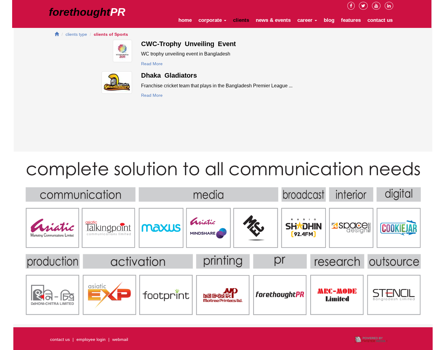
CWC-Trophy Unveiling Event (188, 44)
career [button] (305, 20)
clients (241, 20)
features (351, 20)
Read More (152, 63)
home (185, 20)
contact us (380, 20)
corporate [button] (210, 20)
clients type (76, 34)
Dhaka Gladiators (169, 75)
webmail (120, 339)
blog (329, 20)
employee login (91, 339)
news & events (273, 20)
